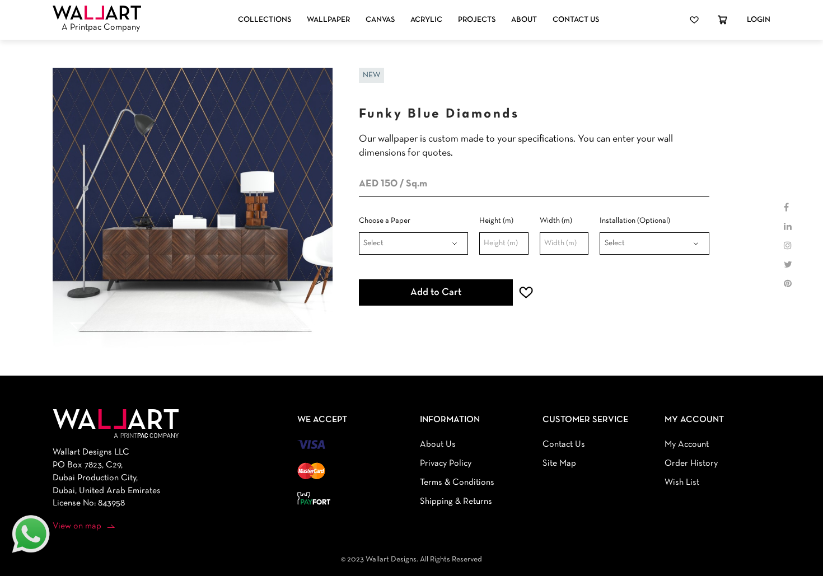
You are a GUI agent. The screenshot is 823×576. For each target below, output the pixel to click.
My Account (687, 444)
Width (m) (556, 220)
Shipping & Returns (456, 501)
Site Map (559, 463)
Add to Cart (435, 292)
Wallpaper (328, 20)
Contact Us (576, 20)
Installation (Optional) (635, 220)
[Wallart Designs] (97, 13)
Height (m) (496, 220)
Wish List (682, 482)
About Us (438, 444)
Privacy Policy (445, 463)
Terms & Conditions (457, 482)
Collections (264, 20)
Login (758, 20)
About (524, 20)
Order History (691, 463)
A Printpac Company (101, 27)
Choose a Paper (384, 220)
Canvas (380, 20)
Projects (476, 20)
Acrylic (426, 20)
